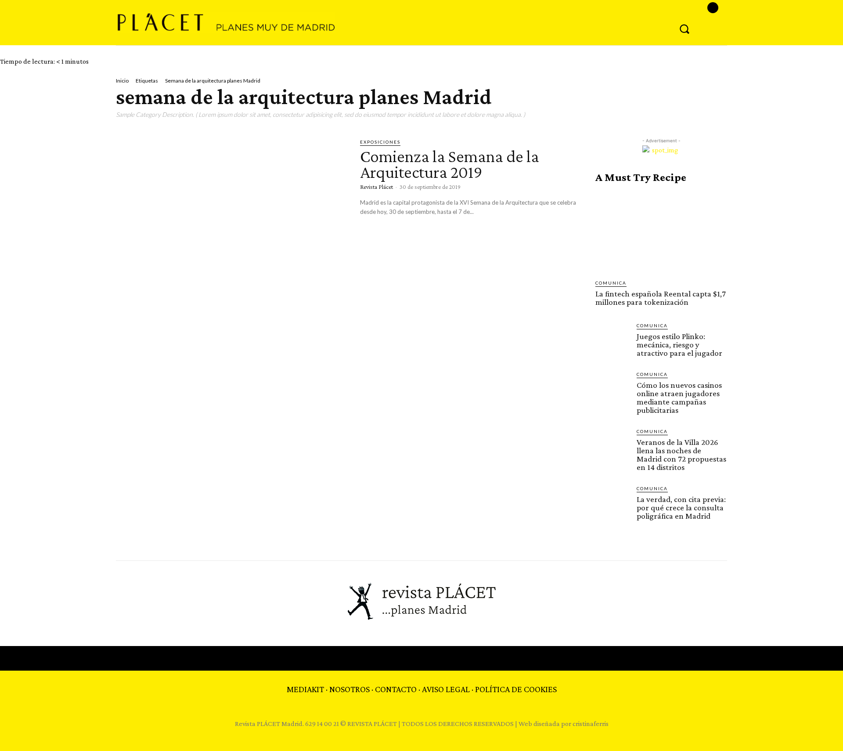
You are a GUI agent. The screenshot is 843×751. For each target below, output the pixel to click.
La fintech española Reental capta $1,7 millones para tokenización (660, 298)
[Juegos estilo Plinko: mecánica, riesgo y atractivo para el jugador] (612, 339)
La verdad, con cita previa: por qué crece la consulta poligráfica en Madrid (681, 507)
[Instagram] (712, 7)
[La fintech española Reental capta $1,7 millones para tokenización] (661, 231)
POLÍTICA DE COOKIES (516, 689)
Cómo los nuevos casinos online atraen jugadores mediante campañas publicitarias (679, 397)
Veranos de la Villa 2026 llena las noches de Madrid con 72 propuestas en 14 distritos (681, 454)
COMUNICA (611, 282)
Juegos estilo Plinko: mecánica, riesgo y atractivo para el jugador (679, 344)
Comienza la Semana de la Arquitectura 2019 (449, 164)
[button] (684, 28)
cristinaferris (591, 723)
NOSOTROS (349, 689)
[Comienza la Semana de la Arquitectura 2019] (231, 205)
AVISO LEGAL (446, 689)
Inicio (122, 80)
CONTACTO (396, 689)
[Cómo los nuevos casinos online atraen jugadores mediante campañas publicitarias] (612, 388)
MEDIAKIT (305, 689)
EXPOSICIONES (380, 141)
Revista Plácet (376, 186)
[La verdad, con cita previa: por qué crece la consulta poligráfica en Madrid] (612, 502)
